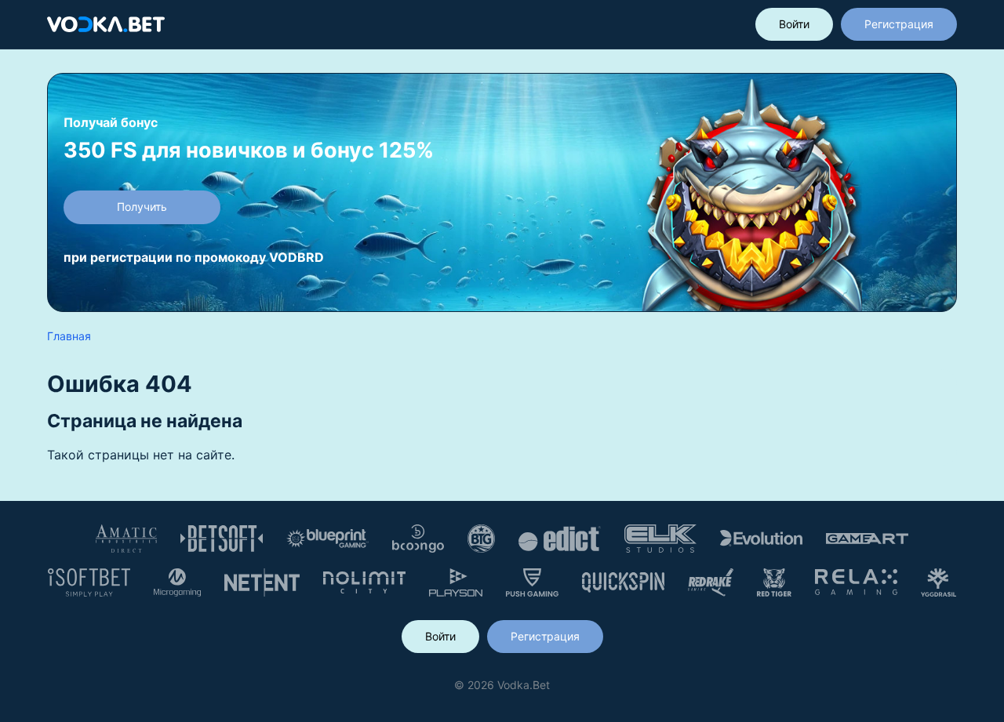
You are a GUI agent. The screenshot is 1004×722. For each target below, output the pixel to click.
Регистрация (898, 24)
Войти (794, 24)
